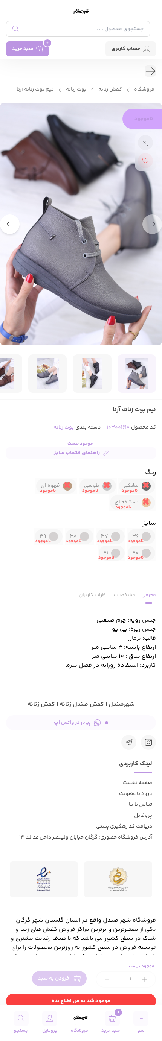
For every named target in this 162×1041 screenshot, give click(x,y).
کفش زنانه (110, 90)
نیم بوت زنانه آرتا (35, 90)
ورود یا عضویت (135, 794)
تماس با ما (140, 805)
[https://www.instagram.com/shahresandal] (148, 742)
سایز (149, 523)
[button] (10, 224)
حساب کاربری (126, 49)
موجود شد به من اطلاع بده (81, 1001)
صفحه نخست (137, 783)
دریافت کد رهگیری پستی (124, 826)
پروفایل (143, 816)
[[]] (128, 742)
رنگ (150, 472)
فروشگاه (144, 90)
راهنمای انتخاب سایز (77, 453)
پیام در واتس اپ (72, 723)
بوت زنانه (76, 90)
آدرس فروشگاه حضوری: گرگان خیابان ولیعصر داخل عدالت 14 (85, 837)
